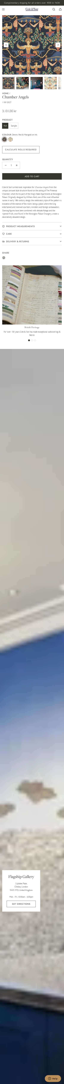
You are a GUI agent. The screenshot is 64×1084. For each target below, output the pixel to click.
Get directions (21, 903)
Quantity (7, 159)
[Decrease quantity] (5, 165)
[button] (6, 45)
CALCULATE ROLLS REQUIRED (21, 149)
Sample (14, 126)
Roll (5, 126)
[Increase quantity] (16, 165)
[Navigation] (3, 9)
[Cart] (60, 9)
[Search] (53, 9)
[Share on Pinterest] (3, 258)
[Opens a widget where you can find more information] (53, 1079)
